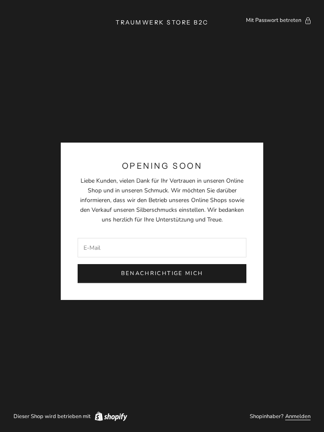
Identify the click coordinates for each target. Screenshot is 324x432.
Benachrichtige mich (162, 273)
